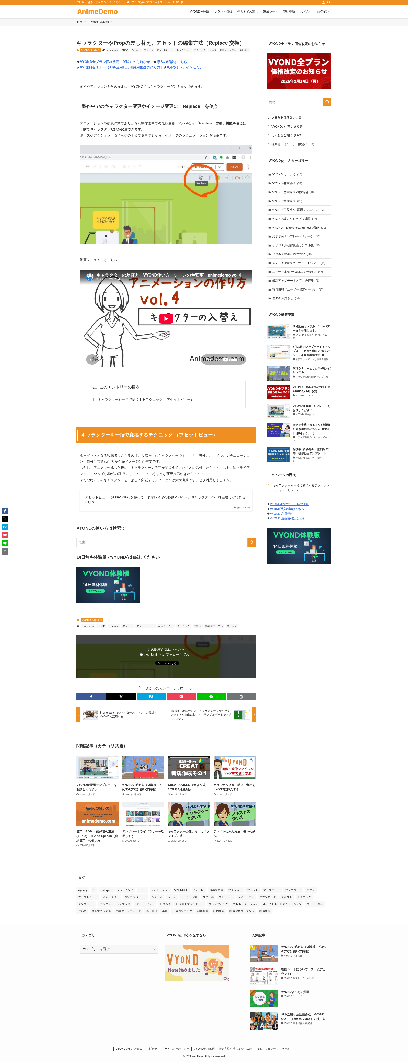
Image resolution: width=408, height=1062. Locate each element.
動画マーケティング (128, 911)
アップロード (293, 890)
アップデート (271, 890)
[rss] (323, 2)
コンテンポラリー (135, 897)
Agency (83, 890)
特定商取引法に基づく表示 (235, 1048)
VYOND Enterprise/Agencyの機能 (299, 227)
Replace (136, 50)
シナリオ (157, 897)
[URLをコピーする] (241, 696)
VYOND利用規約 (204, 1048)
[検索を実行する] (251, 542)
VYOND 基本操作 (90, 50)
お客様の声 (216, 890)
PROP (125, 50)
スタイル (208, 897)
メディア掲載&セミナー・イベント (298, 263)
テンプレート (86, 904)
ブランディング (218, 904)
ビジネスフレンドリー (190, 904)
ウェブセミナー (88, 897)
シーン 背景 (189, 897)
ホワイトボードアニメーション (282, 904)
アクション (235, 890)
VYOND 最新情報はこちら (287, 518)
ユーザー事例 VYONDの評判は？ (297, 272)
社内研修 (218, 911)
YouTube (198, 890)
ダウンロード (267, 897)
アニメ (311, 890)
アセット (148, 50)
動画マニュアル (228, 50)
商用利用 (151, 911)
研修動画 (202, 911)
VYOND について (287, 174)
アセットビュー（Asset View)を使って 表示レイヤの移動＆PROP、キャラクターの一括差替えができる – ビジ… (165, 499)
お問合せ (151, 1048)
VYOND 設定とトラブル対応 (294, 218)
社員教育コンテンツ (242, 911)
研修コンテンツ (182, 911)
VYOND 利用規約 (281, 513)
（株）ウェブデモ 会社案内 (274, 1048)
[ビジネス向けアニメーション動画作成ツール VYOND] (97, 11)
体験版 (212, 50)
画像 (165, 911)
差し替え (244, 50)
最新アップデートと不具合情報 (296, 280)
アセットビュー (165, 50)
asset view (112, 50)
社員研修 (265, 911)
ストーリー (226, 897)
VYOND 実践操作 (287, 201)
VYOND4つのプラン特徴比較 (289, 504)
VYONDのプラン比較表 (287, 126)
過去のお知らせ (286, 298)
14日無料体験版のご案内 (288, 117)
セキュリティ (246, 897)
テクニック (200, 50)
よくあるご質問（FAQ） (287, 135)
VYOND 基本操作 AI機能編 (293, 192)
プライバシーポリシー (175, 1048)
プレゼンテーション (245, 904)
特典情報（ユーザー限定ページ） (293, 144)
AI (94, 890)
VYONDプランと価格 (129, 1048)
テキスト (286, 897)
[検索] (329, 2)
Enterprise (107, 890)
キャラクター (184, 50)
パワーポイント (145, 904)
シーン (172, 897)
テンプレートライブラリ (115, 904)
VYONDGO (181, 890)
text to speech (160, 890)
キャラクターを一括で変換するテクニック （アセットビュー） (146, 399)
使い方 (82, 911)
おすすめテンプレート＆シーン (296, 236)
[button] (91, 696)
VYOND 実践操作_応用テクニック (298, 209)
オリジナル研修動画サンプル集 (296, 245)
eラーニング (125, 890)
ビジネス (165, 904)
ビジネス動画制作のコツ (292, 254)
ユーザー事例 (315, 904)
